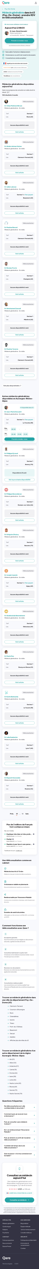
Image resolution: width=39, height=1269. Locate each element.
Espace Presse (7, 1246)
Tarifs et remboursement (28, 1229)
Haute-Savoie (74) (16, 1093)
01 (17, 814)
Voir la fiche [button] (19, 132)
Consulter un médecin (18, 1200)
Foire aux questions (8, 1240)
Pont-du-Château (16, 1027)
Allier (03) (13, 1063)
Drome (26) (13, 1073)
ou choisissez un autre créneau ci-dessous (19, 45)
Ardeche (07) (14, 1066)
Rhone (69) (13, 1087)
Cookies (23, 1248)
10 (22, 814)
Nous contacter (7, 1243)
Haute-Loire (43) (15, 1083)
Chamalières (14, 1016)
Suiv (27, 814)
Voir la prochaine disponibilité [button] (19, 480)
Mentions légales (7, 1263)
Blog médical (24, 1223)
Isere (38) (13, 1076)
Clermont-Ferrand (16, 1006)
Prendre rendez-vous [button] (19, 439)
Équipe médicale (25, 1226)
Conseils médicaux (26, 1232)
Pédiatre (5, 1229)
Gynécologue (7, 1226)
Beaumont (13, 1030)
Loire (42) (13, 1080)
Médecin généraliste (8, 1223)
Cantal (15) (13, 1069)
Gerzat (12, 1033)
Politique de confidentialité (28, 1240)
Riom (11, 1013)
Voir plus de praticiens (11, 386)
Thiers (12, 1023)
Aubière (12, 1037)
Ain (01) (12, 1059)
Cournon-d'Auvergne (17, 1009)
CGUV (16, 1263)
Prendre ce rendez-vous (19, 40)
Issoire (12, 1020)
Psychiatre (6, 1232)
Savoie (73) (13, 1090)
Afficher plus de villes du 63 (19, 1040)
